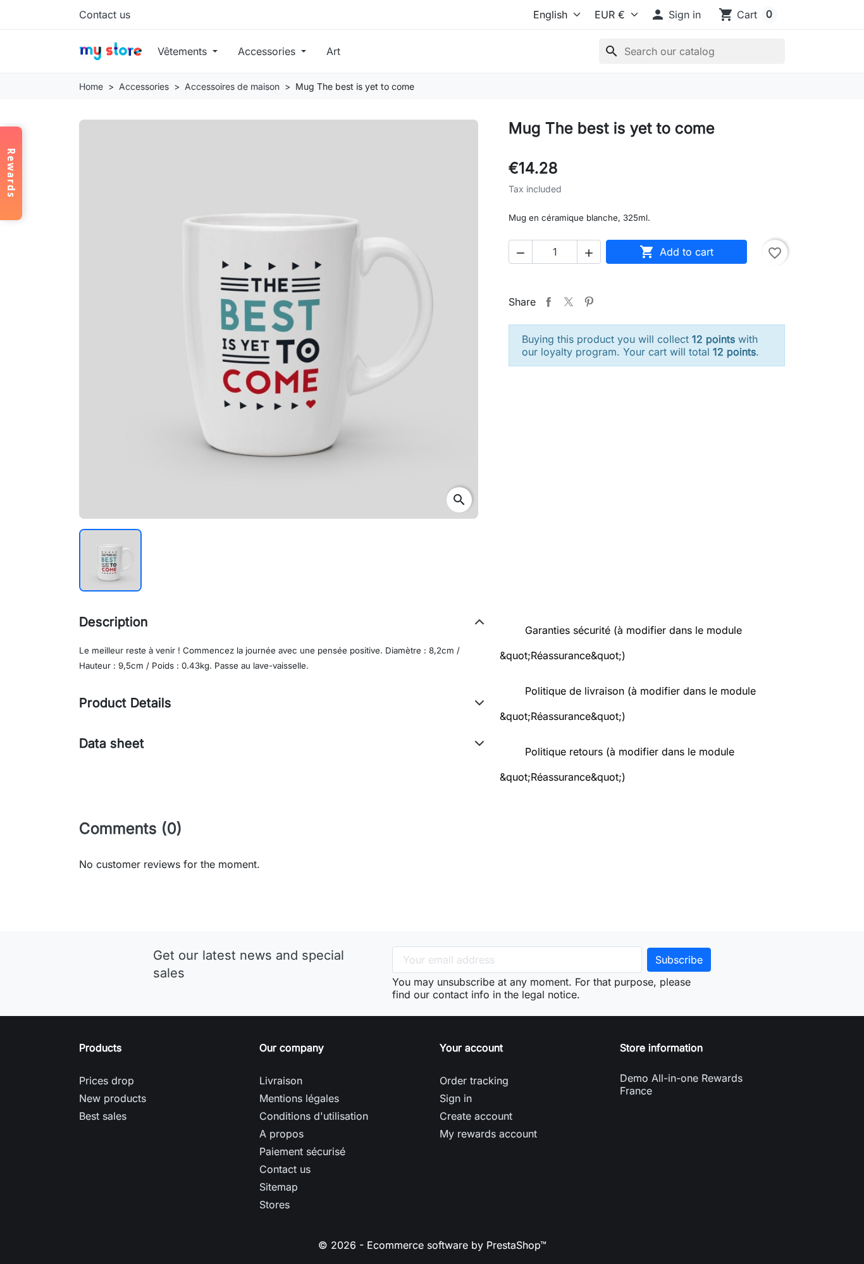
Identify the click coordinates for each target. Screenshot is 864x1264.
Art (333, 51)
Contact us (104, 14)
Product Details (125, 702)
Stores (274, 1204)
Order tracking (474, 1080)
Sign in (456, 1098)
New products (112, 1098)
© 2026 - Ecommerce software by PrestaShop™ (432, 1245)
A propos (281, 1133)
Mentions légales (299, 1098)
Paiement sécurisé (302, 1151)
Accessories (268, 51)
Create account (476, 1116)
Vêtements (183, 51)
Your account (471, 1047)
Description (113, 621)
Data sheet (111, 743)
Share (548, 301)
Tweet (568, 301)
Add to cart (676, 251)
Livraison (280, 1080)
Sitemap (278, 1186)
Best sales (103, 1116)
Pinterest (588, 301)
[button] (675, 14)
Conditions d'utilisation (313, 1116)
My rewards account (488, 1133)
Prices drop (106, 1080)
